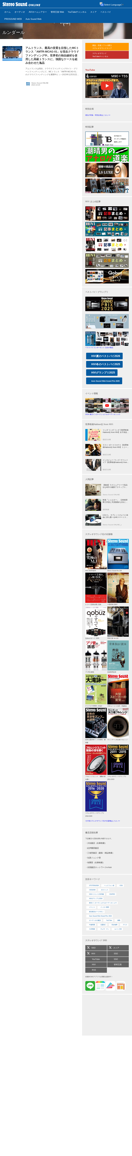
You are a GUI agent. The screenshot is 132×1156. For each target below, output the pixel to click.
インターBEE (104, 907)
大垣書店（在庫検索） (97, 843)
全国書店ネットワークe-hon (99, 867)
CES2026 (92, 890)
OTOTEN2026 (94, 885)
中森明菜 (92, 925)
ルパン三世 (118, 929)
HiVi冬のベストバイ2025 (105, 364)
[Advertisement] (107, 1015)
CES (121, 885)
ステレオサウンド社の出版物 (99, 534)
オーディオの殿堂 (95, 920)
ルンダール (13, 32)
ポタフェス (104, 890)
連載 (118, 920)
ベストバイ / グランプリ (96, 292)
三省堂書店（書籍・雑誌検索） (100, 853)
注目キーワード (92, 879)
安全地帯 (114, 925)
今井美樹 (92, 929)
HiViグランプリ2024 (95, 898)
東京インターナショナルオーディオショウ (103, 903)
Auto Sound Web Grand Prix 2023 (100, 916)
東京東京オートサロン (96, 911)
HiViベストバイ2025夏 (96, 894)
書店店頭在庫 (91, 832)
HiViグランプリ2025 (103, 372)
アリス (125, 925)
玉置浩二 (103, 925)
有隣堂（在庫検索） (96, 863)
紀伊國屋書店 (93, 848)
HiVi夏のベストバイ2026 (105, 356)
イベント (92, 907)
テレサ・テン (104, 929)
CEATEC (112, 894)
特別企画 (89, 109)
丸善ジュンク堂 (94, 858)
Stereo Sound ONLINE (39, 83)
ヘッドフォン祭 (109, 885)
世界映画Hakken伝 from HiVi (99, 424)
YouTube (109, 920)
